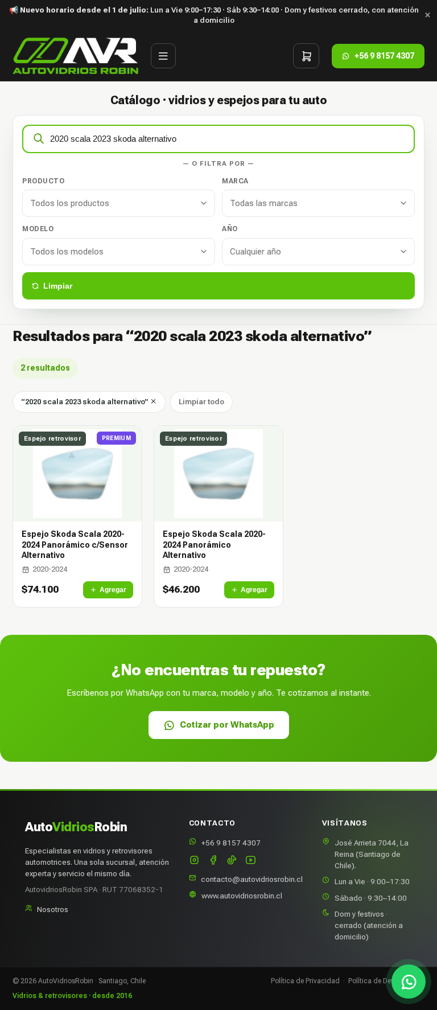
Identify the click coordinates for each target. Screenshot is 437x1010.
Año (230, 229)
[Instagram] (194, 861)
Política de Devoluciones (386, 981)
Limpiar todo (201, 401)
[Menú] (163, 55)
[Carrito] (306, 55)
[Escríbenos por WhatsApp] (408, 981)
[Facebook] (213, 861)
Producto (43, 181)
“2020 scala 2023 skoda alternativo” (85, 401)
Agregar (113, 590)
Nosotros (52, 909)
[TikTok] (231, 861)
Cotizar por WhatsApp (227, 725)
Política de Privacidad (305, 981)
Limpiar (57, 285)
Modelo (37, 229)
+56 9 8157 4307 (231, 842)
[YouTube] (250, 861)
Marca (235, 181)
